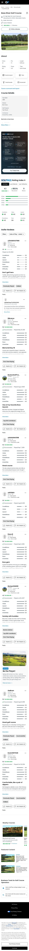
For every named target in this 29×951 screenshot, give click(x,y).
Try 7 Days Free (14, 170)
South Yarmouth (5, 8)
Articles (18, 854)
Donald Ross (5, 114)
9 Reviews (14, 25)
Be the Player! (9, 671)
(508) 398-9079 (7, 20)
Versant (14, 922)
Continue (14, 948)
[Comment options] (24, 299)
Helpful (9, 291)
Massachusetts (17, 7)
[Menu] (2, 2)
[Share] (27, 13)
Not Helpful (21, 291)
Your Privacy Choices (16, 911)
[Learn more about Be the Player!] (14, 659)
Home (2, 7)
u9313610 (11, 493)
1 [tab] (12, 47)
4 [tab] (16, 47)
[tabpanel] (14, 41)
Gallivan (11, 691)
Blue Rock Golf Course (9, 838)
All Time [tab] (5, 184)
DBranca (11, 318)
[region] (14, 934)
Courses (7, 7)
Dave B (10, 534)
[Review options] (25, 241)
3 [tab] (15, 47)
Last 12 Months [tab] (23, 184)
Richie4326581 (13, 586)
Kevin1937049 (13, 753)
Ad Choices (14, 904)
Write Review (14, 843)
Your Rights (16, 928)
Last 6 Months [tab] (13, 184)
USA (11, 7)
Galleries (18, 866)
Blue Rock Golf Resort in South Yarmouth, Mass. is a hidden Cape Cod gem (21, 858)
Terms (9, 924)
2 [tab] (13, 47)
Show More (7, 312)
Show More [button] (4, 125)
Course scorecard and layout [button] (10, 88)
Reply (4, 294)
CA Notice (14, 915)
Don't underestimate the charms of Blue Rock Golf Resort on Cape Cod (21, 870)
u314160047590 (13, 241)
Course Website (7, 23)
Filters (4, 234)
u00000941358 (13, 438)
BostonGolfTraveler (15, 375)
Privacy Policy (14, 908)
